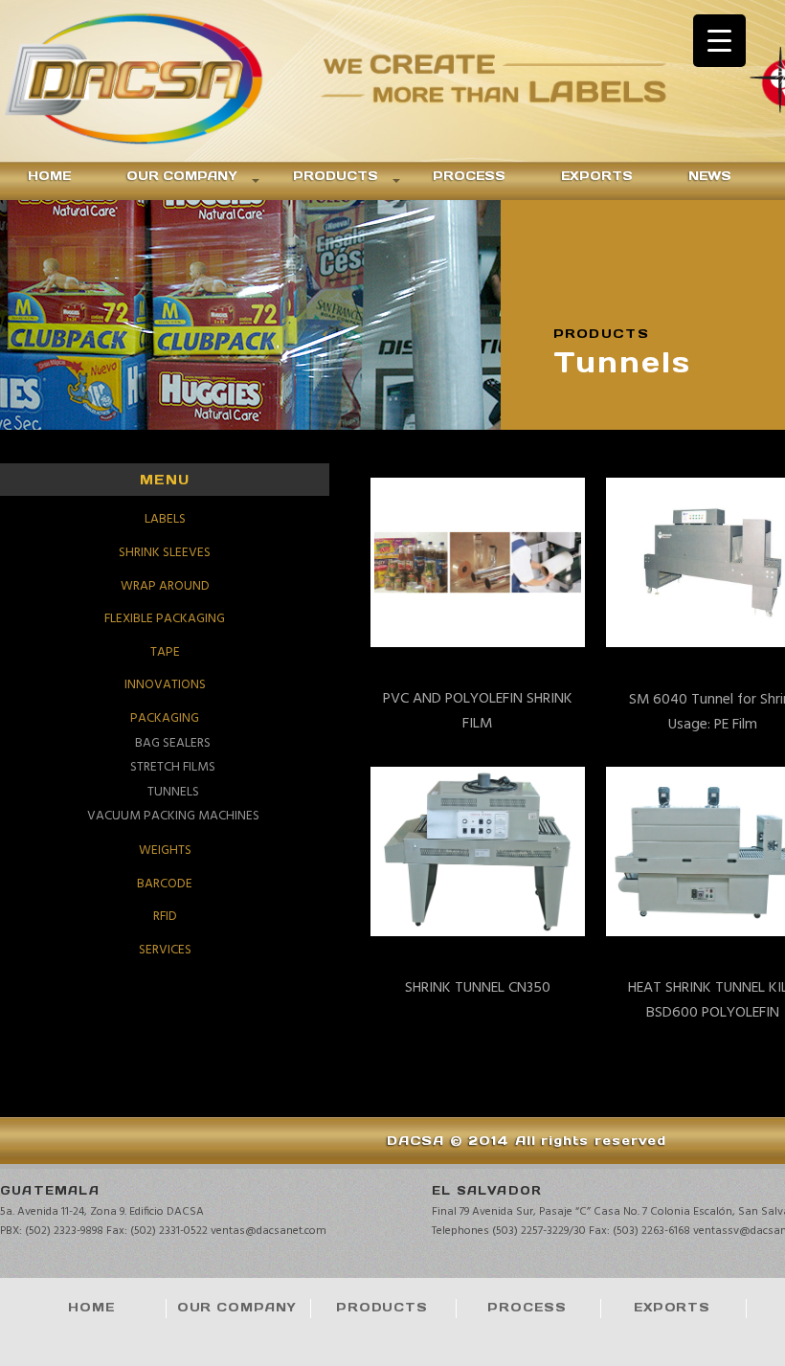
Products (335, 176)
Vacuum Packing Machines (173, 815)
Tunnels (173, 791)
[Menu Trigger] (719, 40)
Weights (165, 850)
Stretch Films (172, 767)
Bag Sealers (173, 743)
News (709, 176)
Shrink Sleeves (165, 553)
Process (469, 176)
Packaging (164, 718)
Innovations (165, 685)
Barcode (164, 884)
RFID (165, 917)
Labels (165, 519)
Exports (597, 176)
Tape (165, 652)
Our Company (181, 176)
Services (165, 950)
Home (49, 176)
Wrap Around (165, 586)
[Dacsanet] (158, 81)
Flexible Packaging (164, 619)
